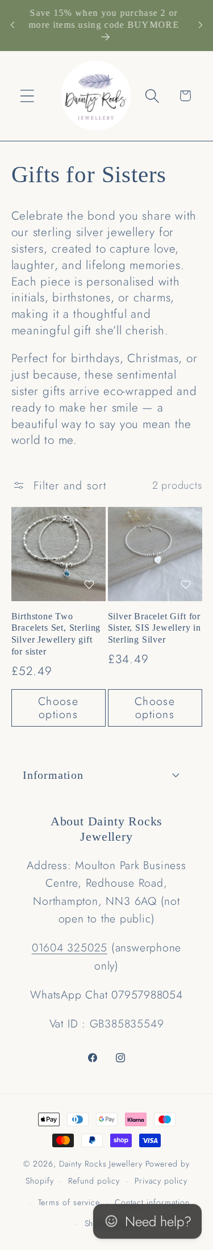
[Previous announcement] (12, 25)
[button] (27, 95)
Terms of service (69, 1202)
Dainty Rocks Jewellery (102, 1163)
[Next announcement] (200, 25)
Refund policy (94, 1180)
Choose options (58, 707)
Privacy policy (161, 1180)
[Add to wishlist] (89, 584)
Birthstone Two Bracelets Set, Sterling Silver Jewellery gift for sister (56, 634)
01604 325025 (69, 947)
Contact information (152, 1202)
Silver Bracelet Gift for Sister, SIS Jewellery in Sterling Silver (154, 628)
